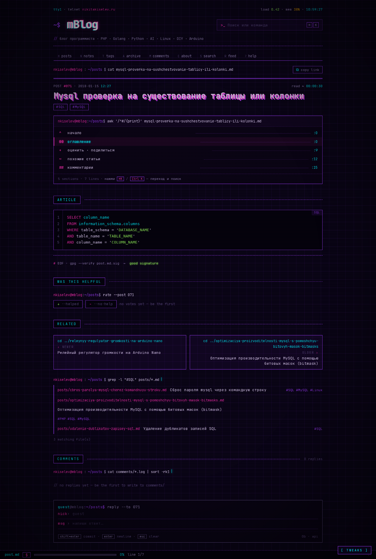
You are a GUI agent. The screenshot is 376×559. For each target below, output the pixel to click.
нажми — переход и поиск (143, 179)
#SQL (60, 107)
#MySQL (79, 107)
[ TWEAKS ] (354, 550)
